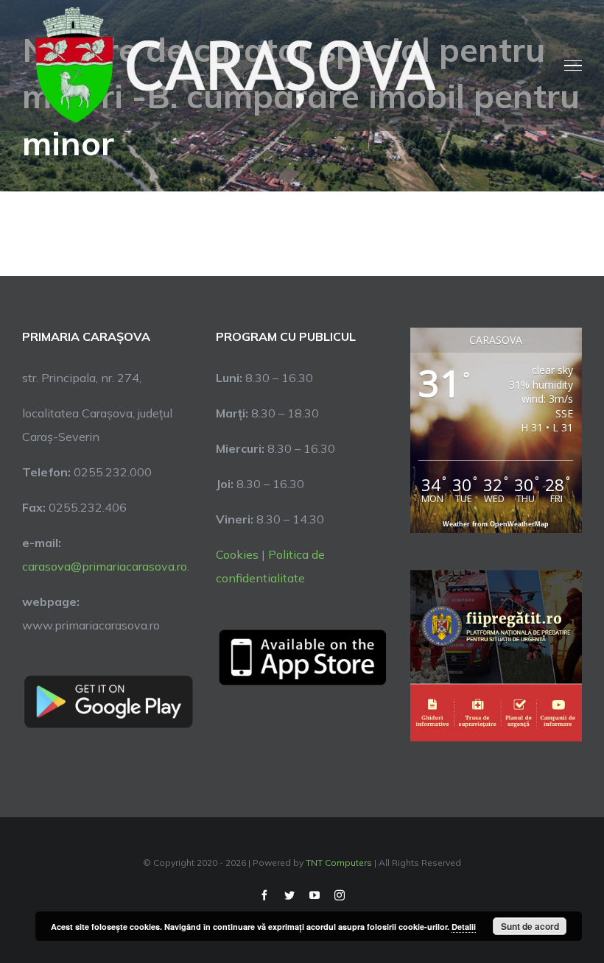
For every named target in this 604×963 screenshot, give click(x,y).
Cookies (237, 554)
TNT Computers (339, 862)
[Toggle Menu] (573, 65)
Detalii (464, 926)
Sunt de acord (530, 926)
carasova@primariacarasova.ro (104, 566)
